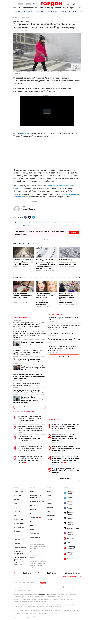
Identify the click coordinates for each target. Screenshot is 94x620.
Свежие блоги (55, 314)
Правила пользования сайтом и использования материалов (38, 546)
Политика (17, 495)
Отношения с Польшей (68, 12)
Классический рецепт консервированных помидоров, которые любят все (29, 438)
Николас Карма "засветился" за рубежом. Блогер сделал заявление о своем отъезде (67, 298)
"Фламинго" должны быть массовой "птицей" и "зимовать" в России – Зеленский (29, 391)
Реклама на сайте (19, 548)
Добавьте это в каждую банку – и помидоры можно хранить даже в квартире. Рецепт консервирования (31, 428)
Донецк (50, 503)
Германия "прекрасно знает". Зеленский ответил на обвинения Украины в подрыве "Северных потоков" (29, 376)
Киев (49, 491)
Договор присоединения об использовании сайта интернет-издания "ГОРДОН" (38, 564)
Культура (16, 511)
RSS (68, 543)
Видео (32, 525)
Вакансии (17, 540)
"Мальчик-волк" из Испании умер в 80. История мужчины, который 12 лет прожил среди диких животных (66, 426)
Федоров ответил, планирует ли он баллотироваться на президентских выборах (65, 470)
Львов (49, 495)
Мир (24, 266)
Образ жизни (18, 519)
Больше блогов (64, 356)
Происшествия (24, 17)
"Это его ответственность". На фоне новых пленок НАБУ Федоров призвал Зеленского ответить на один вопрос (65, 437)
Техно (15, 515)
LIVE (32, 513)
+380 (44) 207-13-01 (24, 573)
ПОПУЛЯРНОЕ (54, 420)
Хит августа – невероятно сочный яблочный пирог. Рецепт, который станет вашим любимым (30, 448)
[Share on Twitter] (29, 217)
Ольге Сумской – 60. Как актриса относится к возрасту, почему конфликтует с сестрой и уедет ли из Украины (31, 459)
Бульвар (73, 8)
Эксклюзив (34, 517)
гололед (67, 222)
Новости (16, 8)
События (71, 266)
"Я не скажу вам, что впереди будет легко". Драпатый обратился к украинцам (29, 360)
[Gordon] (51, 4)
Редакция (16, 544)
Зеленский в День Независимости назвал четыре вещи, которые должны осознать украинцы (28, 399)
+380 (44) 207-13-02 (48, 573)
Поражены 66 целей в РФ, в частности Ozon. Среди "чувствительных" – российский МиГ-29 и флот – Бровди (29, 352)
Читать (74, 233)
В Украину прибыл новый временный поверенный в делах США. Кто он (26, 384)
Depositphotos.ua (42, 594)
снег (73, 222)
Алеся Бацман (73, 528)
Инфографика (18, 527)
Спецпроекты (35, 537)
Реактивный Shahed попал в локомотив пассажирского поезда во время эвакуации (66, 448)
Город (49, 487)
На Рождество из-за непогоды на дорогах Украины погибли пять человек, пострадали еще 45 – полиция (45, 264)
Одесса (49, 499)
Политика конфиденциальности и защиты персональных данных (37, 554)
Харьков (50, 507)
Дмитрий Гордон (70, 493)
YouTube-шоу (35, 533)
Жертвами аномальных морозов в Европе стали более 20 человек (23, 262)
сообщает (26, 133)
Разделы (33, 487)
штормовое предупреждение (23, 225)
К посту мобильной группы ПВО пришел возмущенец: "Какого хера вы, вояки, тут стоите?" (63, 348)
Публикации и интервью (33, 8)
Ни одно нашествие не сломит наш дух (33, 343)
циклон (47, 222)
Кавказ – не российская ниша (61, 333)
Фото (32, 521)
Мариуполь (51, 515)
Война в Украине (19, 491)
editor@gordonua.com (73, 573)
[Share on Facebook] (25, 217)
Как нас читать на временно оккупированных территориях (20, 561)
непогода (27, 222)
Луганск (50, 519)
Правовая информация (18, 553)
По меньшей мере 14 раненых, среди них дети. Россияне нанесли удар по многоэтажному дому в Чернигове (28, 324)
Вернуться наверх (70, 577)
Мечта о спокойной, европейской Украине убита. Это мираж (64, 326)
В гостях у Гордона (53, 8)
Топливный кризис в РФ (23, 12)
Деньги (16, 499)
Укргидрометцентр (56, 222)
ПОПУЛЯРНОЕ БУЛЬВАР (23, 411)
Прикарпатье (18, 222)
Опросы (33, 529)
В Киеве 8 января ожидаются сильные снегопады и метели (68, 262)
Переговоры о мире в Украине (46, 12)
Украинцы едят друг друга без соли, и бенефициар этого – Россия (64, 340)
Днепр (49, 511)
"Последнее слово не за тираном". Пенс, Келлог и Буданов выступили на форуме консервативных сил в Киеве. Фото (65, 459)
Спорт (15, 507)
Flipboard (70, 538)
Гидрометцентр (37, 222)
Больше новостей (29, 407)
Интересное (17, 531)
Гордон (15, 17)
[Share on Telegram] (33, 217)
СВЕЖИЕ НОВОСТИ (21, 317)
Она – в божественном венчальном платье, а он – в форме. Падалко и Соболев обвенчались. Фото (30, 418)
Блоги (65, 8)
